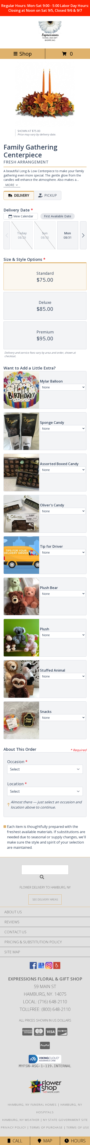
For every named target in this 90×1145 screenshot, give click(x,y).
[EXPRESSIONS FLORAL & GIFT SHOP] (45, 42)
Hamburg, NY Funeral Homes (32, 1105)
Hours (77, 1141)
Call (16, 1141)
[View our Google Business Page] (41, 967)
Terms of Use (77, 1127)
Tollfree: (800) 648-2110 (45, 1009)
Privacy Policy (13, 1127)
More (9, 185)
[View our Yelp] (56, 967)
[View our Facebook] (33, 967)
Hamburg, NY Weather (21, 1120)
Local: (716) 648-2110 (45, 1002)
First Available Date (57, 216)
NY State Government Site (65, 1120)
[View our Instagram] (48, 967)
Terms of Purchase (46, 1127)
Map (46, 1141)
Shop (25, 53)
